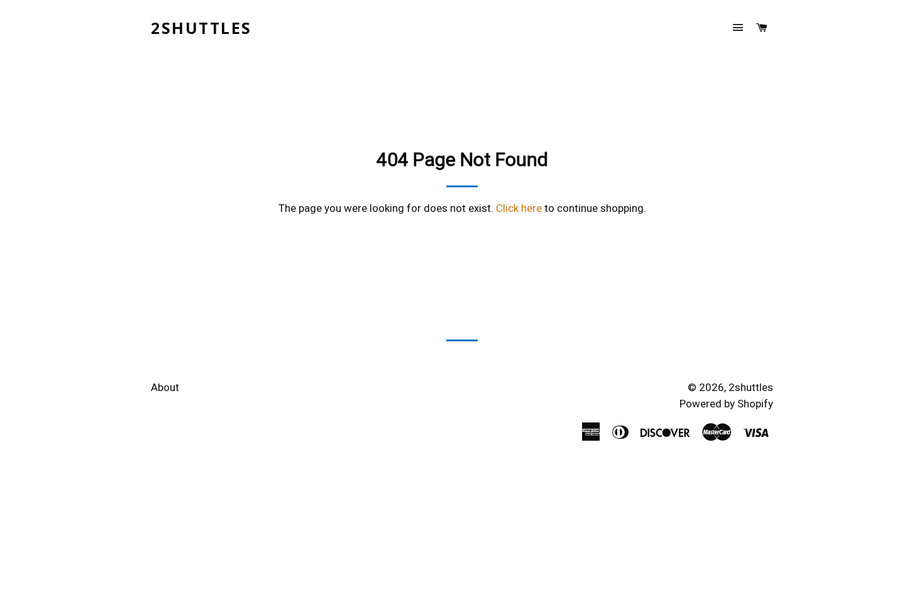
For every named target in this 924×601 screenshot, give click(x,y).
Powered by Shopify (726, 403)
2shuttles (201, 27)
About (165, 387)
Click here (519, 208)
